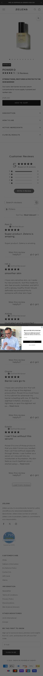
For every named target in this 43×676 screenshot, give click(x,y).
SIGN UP (32, 341)
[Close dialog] (41, 327)
